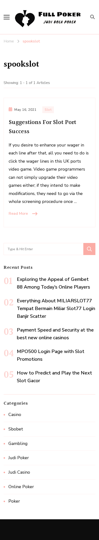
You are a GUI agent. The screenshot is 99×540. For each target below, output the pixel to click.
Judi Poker (18, 458)
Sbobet (15, 429)
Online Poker (21, 487)
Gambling (18, 443)
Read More (18, 213)
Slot (48, 109)
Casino (14, 414)
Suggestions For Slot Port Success (42, 127)
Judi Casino (19, 472)
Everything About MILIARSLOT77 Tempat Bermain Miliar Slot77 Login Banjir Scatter (56, 308)
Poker (14, 501)
